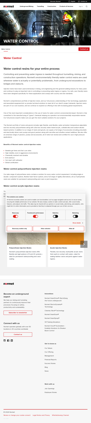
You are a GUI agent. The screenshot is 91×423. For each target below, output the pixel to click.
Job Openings (49, 389)
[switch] (35, 216)
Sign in (81, 6)
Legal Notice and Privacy (41, 415)
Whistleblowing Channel (60, 415)
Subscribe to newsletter (18, 313)
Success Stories (50, 363)
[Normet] (9, 6)
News (47, 371)
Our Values (48, 348)
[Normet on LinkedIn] (12, 341)
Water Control (5, 49)
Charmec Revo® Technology (54, 311)
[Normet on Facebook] (8, 341)
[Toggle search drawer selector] (86, 6)
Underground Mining (26, 6)
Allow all (71, 228)
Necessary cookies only (19, 228)
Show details (77, 223)
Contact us (84, 1)
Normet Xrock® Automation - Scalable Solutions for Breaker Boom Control (55, 328)
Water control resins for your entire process (32, 68)
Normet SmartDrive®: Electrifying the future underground (56, 299)
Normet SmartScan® (52, 314)
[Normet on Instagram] (5, 341)
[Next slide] (83, 244)
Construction (51, 6)
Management (49, 356)
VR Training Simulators (52, 322)
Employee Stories (51, 392)
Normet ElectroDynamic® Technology (53, 305)
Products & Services (66, 6)
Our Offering (49, 352)
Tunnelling (40, 6)
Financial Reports (51, 360)
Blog (46, 367)
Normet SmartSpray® (52, 318)
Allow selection (45, 228)
